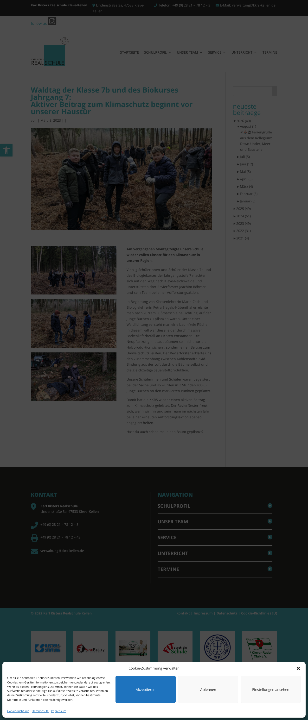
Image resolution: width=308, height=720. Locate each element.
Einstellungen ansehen (270, 689)
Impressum (58, 711)
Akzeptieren (145, 689)
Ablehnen (208, 689)
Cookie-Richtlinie (18, 711)
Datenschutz (40, 711)
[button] (298, 668)
